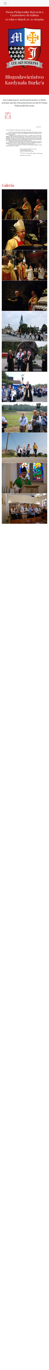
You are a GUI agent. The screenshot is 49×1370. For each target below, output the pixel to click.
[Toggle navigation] (5, 3)
